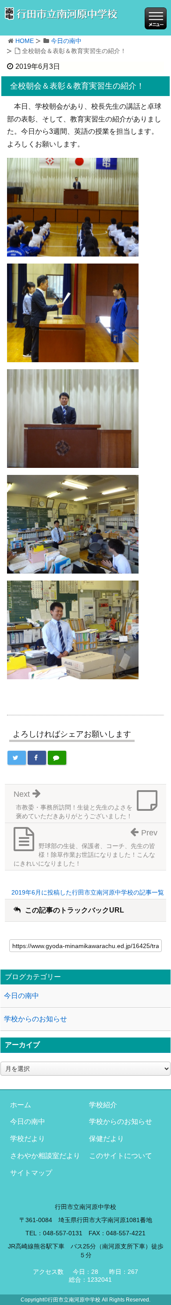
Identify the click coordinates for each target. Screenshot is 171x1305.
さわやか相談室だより (45, 1155)
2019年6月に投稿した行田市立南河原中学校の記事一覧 (87, 892)
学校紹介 (103, 1105)
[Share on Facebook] (37, 758)
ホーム (20, 1105)
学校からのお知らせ (35, 1019)
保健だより (106, 1138)
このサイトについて (120, 1155)
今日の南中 (66, 40)
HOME (24, 40)
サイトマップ (31, 1173)
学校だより (27, 1138)
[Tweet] (16, 758)
